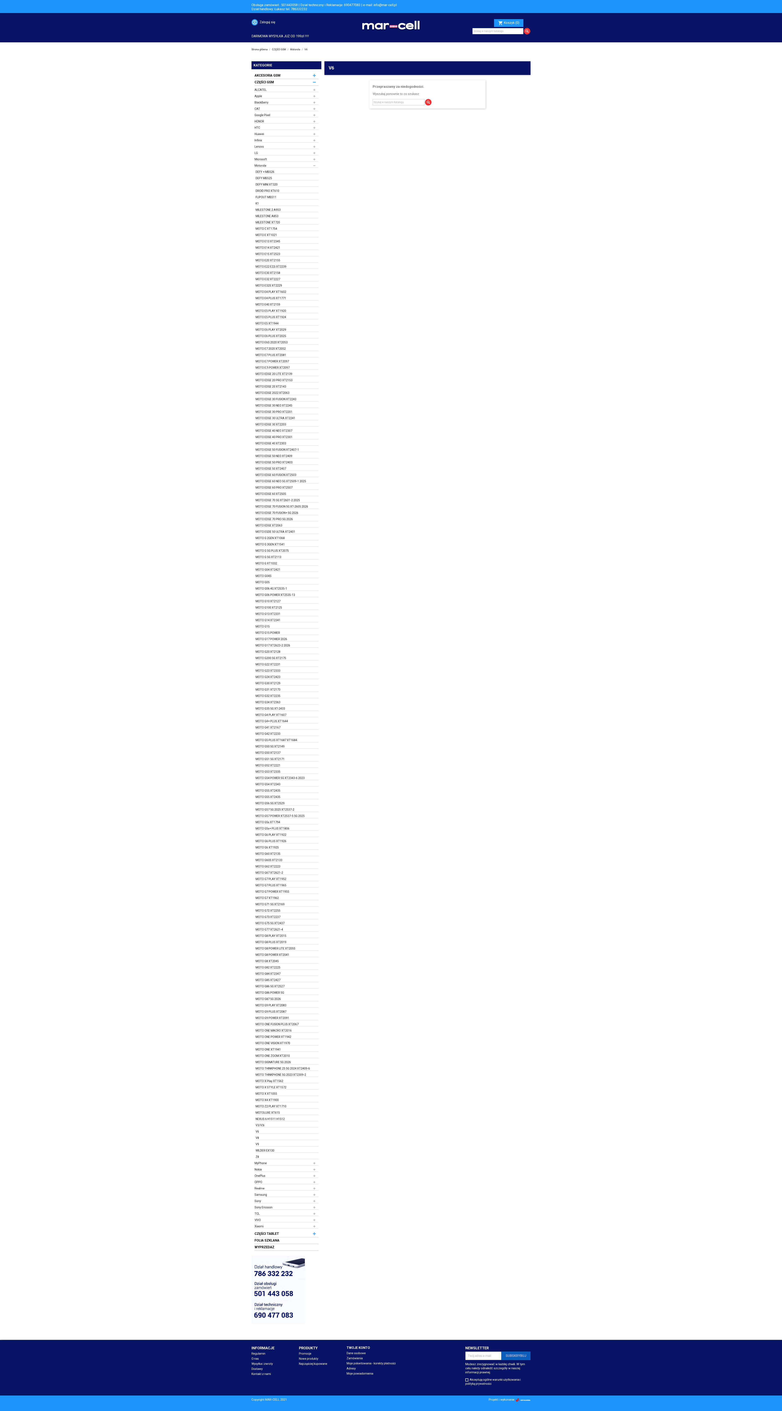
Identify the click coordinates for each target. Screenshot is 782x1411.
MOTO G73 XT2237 (268, 917)
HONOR (259, 121)
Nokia (258, 1169)
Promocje (305, 1353)
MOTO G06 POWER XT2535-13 (275, 595)
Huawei (259, 134)
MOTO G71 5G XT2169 (270, 904)
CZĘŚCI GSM (264, 82)
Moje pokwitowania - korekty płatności (371, 1363)
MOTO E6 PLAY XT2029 (271, 329)
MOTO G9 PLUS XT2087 (271, 1011)
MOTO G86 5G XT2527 (270, 986)
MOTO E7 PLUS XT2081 (271, 355)
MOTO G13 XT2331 (268, 613)
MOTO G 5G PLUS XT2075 (272, 550)
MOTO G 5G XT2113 (268, 557)
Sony (258, 1201)
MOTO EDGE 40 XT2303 (271, 443)
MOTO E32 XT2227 (268, 279)
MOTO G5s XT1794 (268, 822)
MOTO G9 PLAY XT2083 (271, 1005)
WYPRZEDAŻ (264, 1247)
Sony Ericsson (263, 1207)
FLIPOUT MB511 (266, 197)
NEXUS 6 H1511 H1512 (270, 1119)
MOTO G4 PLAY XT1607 (271, 714)
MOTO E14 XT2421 (268, 247)
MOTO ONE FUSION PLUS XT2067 (277, 1024)
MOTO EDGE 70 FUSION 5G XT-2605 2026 (282, 506)
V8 (257, 1138)
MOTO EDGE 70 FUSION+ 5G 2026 (277, 512)
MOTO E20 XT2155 (268, 260)
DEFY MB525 (264, 178)
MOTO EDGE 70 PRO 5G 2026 (274, 519)
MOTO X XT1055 (266, 1093)
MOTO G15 (263, 626)
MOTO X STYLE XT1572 (271, 1087)
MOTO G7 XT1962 (267, 898)
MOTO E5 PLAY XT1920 (271, 310)
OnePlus (260, 1175)
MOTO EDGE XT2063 (269, 525)
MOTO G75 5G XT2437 (270, 923)
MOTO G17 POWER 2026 (271, 639)
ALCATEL (261, 89)
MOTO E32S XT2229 (269, 285)
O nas (255, 1358)
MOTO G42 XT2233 (268, 733)
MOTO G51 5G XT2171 (270, 759)
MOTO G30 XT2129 (268, 683)
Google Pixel (262, 115)
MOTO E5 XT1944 (267, 323)
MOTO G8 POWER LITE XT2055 (275, 948)
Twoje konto (358, 1348)
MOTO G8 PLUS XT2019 (271, 942)
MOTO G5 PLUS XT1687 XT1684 (276, 740)
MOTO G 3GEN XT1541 (270, 544)
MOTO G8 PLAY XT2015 (271, 935)
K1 (257, 203)
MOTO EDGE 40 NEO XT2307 (274, 430)
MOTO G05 (263, 582)
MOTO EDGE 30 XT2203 (271, 424)
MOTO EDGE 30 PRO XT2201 (274, 411)
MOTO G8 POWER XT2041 (272, 954)
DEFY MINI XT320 (267, 184)
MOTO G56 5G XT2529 (270, 803)
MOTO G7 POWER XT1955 (272, 891)
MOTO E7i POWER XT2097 (273, 367)
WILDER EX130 (265, 1150)
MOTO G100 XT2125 (269, 607)
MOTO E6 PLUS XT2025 (271, 336)
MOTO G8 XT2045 (267, 961)
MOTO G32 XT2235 (268, 696)
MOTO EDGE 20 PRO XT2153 (274, 380)
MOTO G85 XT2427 (268, 980)
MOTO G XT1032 (266, 563)
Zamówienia (355, 1358)
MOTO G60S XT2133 (269, 860)
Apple (258, 96)
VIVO (258, 1220)
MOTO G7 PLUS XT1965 (271, 885)
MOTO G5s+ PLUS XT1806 (272, 828)
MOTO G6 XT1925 (267, 847)
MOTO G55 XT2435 (268, 790)
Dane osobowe (356, 1353)
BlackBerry (261, 102)
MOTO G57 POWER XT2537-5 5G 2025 (280, 816)
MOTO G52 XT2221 (268, 765)
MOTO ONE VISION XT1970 (273, 1043)
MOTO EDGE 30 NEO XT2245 (274, 405)
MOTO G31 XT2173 (268, 689)
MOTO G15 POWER (268, 632)
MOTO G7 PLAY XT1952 (271, 879)
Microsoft (261, 159)
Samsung (261, 1194)
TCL (257, 1213)
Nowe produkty (308, 1358)
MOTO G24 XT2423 (268, 677)
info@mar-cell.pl (385, 5)
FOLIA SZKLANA (267, 1240)
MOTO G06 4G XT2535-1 (271, 588)
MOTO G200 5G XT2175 (271, 658)
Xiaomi (259, 1226)
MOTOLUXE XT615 (268, 1112)
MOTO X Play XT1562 (269, 1081)
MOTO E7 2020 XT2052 (271, 348)
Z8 (257, 1156)
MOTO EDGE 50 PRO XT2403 (274, 462)
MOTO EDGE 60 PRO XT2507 (274, 487)
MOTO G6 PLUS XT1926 (271, 841)
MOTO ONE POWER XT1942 (273, 1036)
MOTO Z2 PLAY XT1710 (271, 1106)
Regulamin (258, 1353)
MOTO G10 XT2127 (268, 601)
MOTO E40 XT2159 (268, 304)
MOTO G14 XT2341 (268, 620)
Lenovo (259, 146)
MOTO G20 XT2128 (268, 651)
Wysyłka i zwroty (262, 1363)
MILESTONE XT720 (268, 222)
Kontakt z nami (261, 1374)
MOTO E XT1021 (266, 235)
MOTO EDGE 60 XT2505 (271, 494)
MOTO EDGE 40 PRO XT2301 (274, 437)
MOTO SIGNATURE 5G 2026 (273, 1062)
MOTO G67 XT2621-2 (269, 872)
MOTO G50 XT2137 (268, 752)
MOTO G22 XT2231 (268, 664)
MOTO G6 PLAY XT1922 (271, 834)
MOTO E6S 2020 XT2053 (272, 342)
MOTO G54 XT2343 (268, 784)
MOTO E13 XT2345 (268, 241)
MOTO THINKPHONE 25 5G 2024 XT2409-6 (283, 1068)
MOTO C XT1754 (266, 228)
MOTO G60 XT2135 (268, 853)
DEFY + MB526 (265, 172)
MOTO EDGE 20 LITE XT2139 (274, 374)
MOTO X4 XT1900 (267, 1100)
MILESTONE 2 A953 (268, 209)
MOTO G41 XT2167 (268, 727)
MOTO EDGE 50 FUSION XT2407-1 (277, 449)
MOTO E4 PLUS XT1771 (271, 298)
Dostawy (257, 1368)
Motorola (260, 165)
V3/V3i (260, 1125)
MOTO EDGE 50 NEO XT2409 (274, 456)
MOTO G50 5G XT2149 (270, 746)
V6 (257, 1131)
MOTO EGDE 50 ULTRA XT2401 (275, 531)
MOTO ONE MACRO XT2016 (274, 1030)
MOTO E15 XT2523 (268, 254)
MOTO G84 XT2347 (268, 973)
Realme (260, 1188)
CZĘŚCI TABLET (267, 1234)
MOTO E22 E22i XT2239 (271, 266)
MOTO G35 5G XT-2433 (270, 708)
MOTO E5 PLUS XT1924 (271, 317)
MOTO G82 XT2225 (268, 967)
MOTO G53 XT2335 (268, 771)
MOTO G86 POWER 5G (270, 992)
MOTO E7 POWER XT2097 (272, 361)
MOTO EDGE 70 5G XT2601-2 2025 (278, 500)
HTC (257, 127)
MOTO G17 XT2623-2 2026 (273, 645)
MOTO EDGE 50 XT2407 (271, 468)
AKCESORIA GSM (267, 75)
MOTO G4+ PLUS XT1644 (272, 721)
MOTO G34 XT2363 (268, 702)
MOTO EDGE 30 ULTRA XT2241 (275, 418)
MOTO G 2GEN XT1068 (270, 538)
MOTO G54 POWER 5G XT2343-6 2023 (280, 778)
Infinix (258, 140)
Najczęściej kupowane (313, 1363)
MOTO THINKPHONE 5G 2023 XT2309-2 (281, 1074)
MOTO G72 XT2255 (268, 910)
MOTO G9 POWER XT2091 (272, 1018)
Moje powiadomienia (360, 1373)
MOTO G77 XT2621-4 (269, 929)
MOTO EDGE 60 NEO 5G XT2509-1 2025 (281, 481)
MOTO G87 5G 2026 (268, 999)
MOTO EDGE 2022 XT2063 (272, 393)
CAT (257, 108)
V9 (257, 1144)
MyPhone (261, 1163)
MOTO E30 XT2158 (268, 273)
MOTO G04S (263, 576)
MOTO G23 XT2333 (268, 670)
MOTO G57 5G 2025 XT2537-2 (275, 809)
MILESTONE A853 (267, 216)
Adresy (351, 1368)
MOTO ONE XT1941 (268, 1049)
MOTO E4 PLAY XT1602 (271, 291)
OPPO (258, 1182)
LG (256, 153)
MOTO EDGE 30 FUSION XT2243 (276, 399)
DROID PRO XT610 (267, 190)
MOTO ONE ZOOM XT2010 (273, 1055)
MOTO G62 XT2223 (268, 866)
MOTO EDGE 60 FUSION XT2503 (276, 475)
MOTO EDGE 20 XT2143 (271, 386)
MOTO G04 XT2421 (268, 569)
